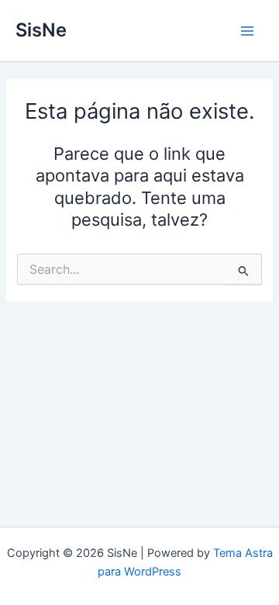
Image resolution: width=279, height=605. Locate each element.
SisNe (41, 30)
